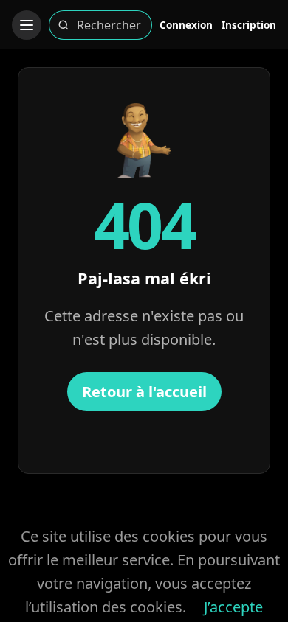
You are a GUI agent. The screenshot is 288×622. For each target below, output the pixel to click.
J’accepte (233, 607)
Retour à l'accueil (144, 392)
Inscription (249, 25)
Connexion (186, 25)
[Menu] (26, 25)
